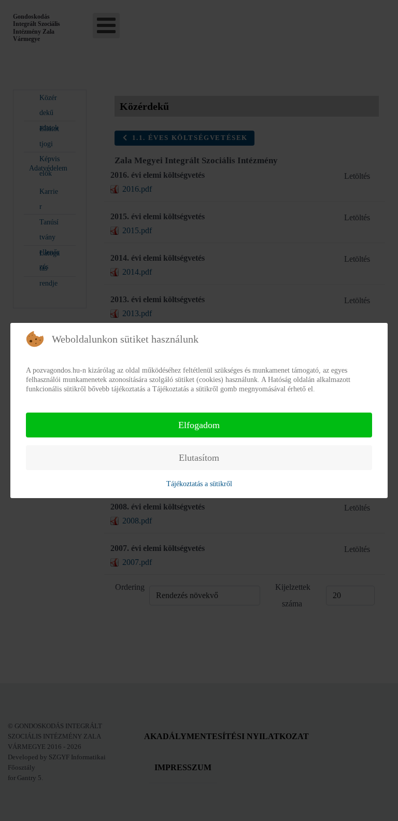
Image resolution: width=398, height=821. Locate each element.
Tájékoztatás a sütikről (199, 484)
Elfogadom (199, 425)
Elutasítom (199, 457)
